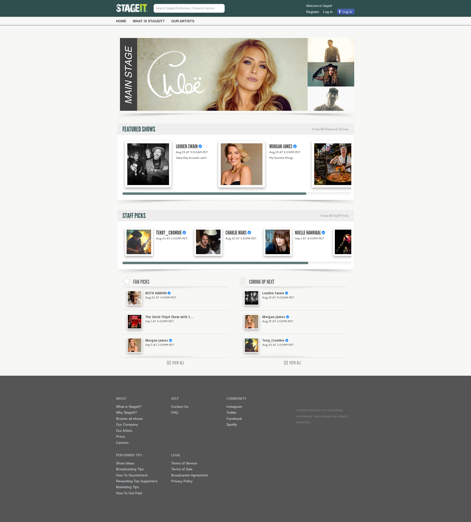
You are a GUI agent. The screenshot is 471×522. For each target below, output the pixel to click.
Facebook (234, 419)
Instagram (234, 407)
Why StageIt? (126, 412)
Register (312, 12)
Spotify (231, 424)
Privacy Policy (182, 481)
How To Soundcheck (132, 475)
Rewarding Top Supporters (136, 481)
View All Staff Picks (334, 215)
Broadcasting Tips (130, 469)
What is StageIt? (149, 21)
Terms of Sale (182, 469)
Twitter (231, 412)
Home (121, 21)
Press (120, 436)
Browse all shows (129, 419)
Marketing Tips (127, 487)
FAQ (174, 412)
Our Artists (182, 21)
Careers (122, 443)
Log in (328, 12)
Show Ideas (125, 463)
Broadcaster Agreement (189, 475)
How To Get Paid (129, 493)
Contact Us (179, 407)
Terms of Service (184, 463)
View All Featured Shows (330, 129)
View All (178, 363)
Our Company (127, 424)
